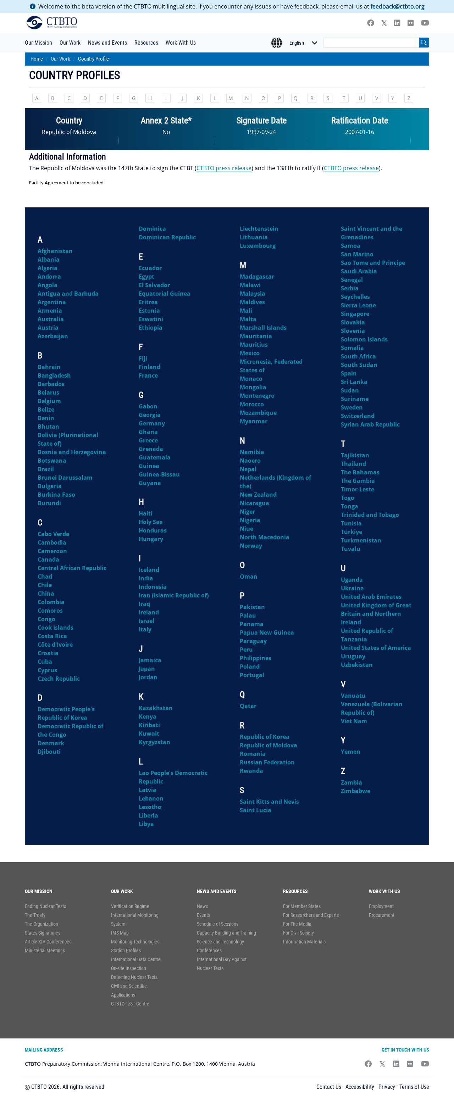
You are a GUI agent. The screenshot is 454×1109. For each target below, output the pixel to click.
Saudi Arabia (359, 271)
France (148, 375)
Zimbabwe (355, 791)
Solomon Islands (364, 339)
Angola (47, 285)
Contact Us (328, 1086)
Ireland (149, 612)
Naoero (250, 460)
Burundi (49, 503)
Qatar (248, 706)
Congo (46, 619)
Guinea (149, 466)
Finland (149, 367)
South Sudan (359, 365)
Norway (251, 546)
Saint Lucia (255, 810)
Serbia (350, 288)
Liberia (148, 815)
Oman (249, 576)
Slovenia (353, 331)
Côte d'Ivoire (55, 644)
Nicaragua (254, 503)
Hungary (151, 539)
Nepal (248, 469)
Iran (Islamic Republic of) (174, 595)
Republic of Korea (264, 737)
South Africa (358, 356)
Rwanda (251, 771)
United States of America (376, 648)
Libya (146, 824)
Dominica (152, 229)
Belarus (48, 392)
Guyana (150, 483)
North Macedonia (264, 537)
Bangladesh (54, 375)
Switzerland (358, 416)
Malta (248, 319)
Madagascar (257, 276)
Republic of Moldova (268, 745)
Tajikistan (355, 455)
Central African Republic (72, 568)
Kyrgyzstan (154, 742)
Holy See (150, 522)
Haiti (146, 513)
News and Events (107, 42)
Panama (252, 624)
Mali (246, 310)
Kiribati (149, 725)
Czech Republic (59, 678)
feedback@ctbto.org (398, 6)
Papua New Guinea (267, 632)
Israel (146, 621)
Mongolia (253, 387)
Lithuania (254, 237)
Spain (349, 373)
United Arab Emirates (371, 597)
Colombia (51, 602)
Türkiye (351, 532)
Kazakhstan (156, 708)
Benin (46, 418)
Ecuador (150, 268)
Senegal (352, 280)
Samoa (350, 246)
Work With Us (181, 42)
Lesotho (150, 807)
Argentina (52, 302)
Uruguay (353, 656)
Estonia (149, 310)
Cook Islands (55, 627)
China (46, 593)
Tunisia (351, 523)
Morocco (252, 404)
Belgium (49, 401)
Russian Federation (267, 762)
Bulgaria (50, 486)
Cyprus (47, 670)
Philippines (255, 658)
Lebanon (151, 798)
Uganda (352, 580)
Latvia (147, 790)
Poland (250, 666)
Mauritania (256, 336)
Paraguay (253, 641)
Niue (246, 529)
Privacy (386, 1086)
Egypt (146, 276)
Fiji (143, 358)
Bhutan (48, 426)
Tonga (349, 506)
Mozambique (258, 413)
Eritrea (148, 302)
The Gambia (358, 481)
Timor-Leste (357, 489)
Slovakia (353, 322)
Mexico (250, 353)
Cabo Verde (53, 534)
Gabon (148, 406)
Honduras (153, 530)
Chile (45, 585)
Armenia (50, 310)
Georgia (150, 415)
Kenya (147, 716)
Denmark (51, 743)
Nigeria (250, 520)
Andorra (49, 276)
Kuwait (149, 733)
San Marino (357, 254)
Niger (247, 512)
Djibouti (49, 752)
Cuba (45, 661)
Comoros (50, 610)
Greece (148, 440)
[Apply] (424, 43)
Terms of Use (414, 1086)
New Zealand (258, 494)
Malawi (250, 285)
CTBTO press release (223, 168)
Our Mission (38, 42)
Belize (46, 409)
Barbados (51, 384)
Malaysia (252, 293)
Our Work (70, 42)
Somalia (352, 348)
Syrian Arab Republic (370, 424)
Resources (146, 42)
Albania (49, 259)
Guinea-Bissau (159, 474)
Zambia (351, 782)
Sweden (352, 407)
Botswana (52, 460)
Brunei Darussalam (65, 477)
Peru (246, 649)
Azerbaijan (53, 336)
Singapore (355, 314)
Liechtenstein (259, 229)
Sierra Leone (358, 305)
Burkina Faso (56, 494)
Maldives (252, 302)
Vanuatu (353, 696)
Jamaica (150, 660)
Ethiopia (150, 327)
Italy (145, 629)
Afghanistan (55, 251)
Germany (152, 423)
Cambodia (52, 542)
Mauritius (254, 345)
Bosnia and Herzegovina (72, 452)
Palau (248, 615)
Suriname (355, 399)
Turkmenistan (361, 540)
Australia (51, 319)
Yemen (350, 752)
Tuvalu (350, 549)
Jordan (148, 677)
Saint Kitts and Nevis (269, 802)
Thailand (353, 464)
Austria (48, 327)
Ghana (148, 432)
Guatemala (155, 457)
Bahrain (49, 367)
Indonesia (153, 587)
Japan (147, 669)
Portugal (252, 675)
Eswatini (151, 319)
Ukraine (352, 588)
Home (37, 59)
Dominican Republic (167, 237)
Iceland (149, 570)
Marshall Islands (263, 327)
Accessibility (359, 1086)
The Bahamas (360, 472)
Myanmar (253, 421)
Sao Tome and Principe (373, 263)
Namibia (252, 452)
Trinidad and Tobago (370, 515)
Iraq (144, 604)
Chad (45, 576)
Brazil (46, 469)
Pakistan (252, 607)
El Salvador (154, 285)
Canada (48, 559)
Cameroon (52, 551)
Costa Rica (52, 636)
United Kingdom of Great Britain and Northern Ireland (376, 613)
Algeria (47, 268)
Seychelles (355, 297)
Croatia (48, 653)
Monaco (251, 379)
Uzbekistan (357, 665)
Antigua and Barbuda (68, 293)
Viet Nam (354, 721)
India (146, 578)
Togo (347, 498)
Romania (253, 754)
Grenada (151, 449)
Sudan (350, 390)
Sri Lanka (354, 382)
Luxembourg (258, 246)
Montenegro (257, 396)
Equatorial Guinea (164, 293)
